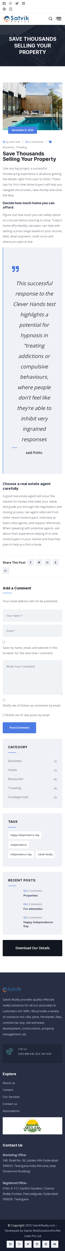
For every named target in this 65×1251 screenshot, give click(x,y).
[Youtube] (54, 1244)
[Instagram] (19, 1244)
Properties (30, 895)
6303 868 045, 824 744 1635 (34, 1053)
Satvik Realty (45, 854)
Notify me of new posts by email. (28, 715)
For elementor (33, 909)
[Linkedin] (36, 1244)
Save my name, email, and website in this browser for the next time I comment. (30, 650)
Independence (18, 844)
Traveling (21, 147)
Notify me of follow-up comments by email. (32, 705)
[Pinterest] (45, 1244)
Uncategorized (18, 797)
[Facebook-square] (10, 1244)
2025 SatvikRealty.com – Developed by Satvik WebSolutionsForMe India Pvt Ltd (32, 1230)
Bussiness (8, 147)
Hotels (12, 770)
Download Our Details (33, 948)
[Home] (13, 990)
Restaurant (15, 779)
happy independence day (24, 835)
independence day (21, 854)
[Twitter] (28, 1244)
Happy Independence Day (38, 924)
